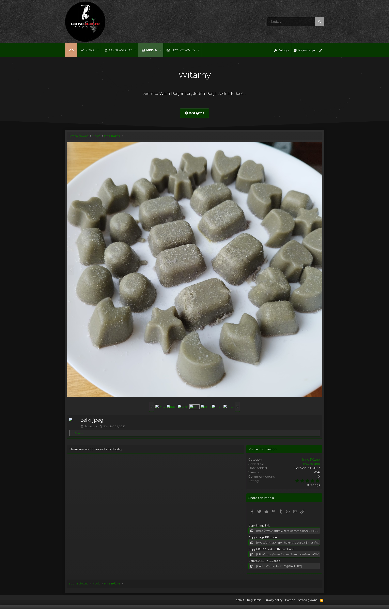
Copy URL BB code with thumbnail (271, 549)
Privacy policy (273, 599)
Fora (90, 50)
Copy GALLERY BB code (264, 560)
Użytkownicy (183, 50)
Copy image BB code (262, 537)
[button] (98, 50)
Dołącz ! (196, 113)
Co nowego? (120, 50)
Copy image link (259, 525)
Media (151, 50)
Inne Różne (311, 459)
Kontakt (239, 599)
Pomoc (290, 599)
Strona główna (71, 50)
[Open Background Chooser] (320, 50)
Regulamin (254, 599)
